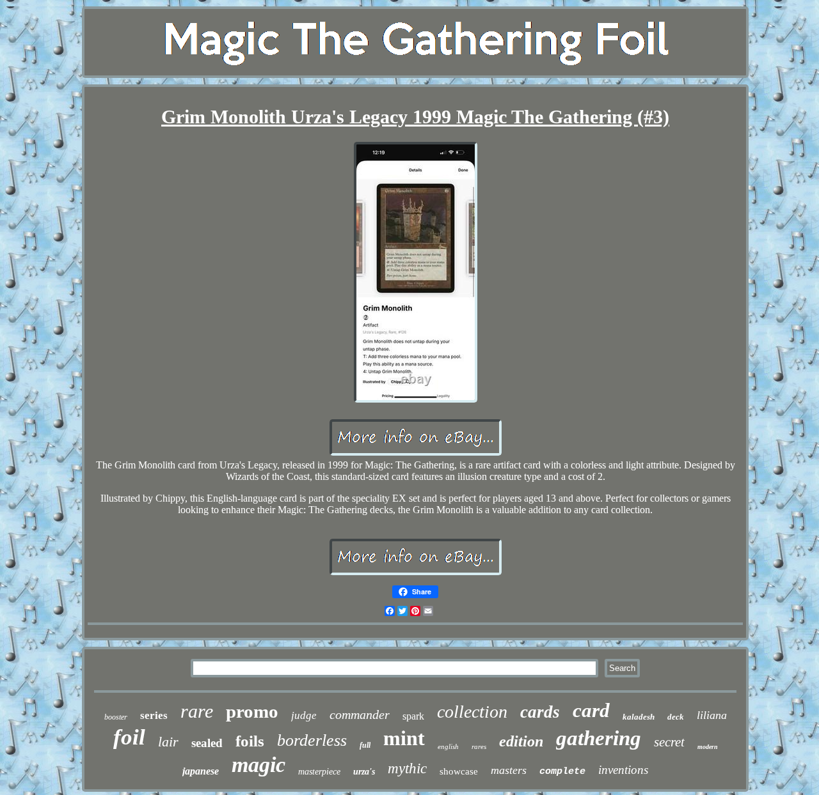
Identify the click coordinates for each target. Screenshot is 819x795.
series (154, 715)
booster (115, 717)
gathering (598, 738)
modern (707, 746)
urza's (364, 771)
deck (675, 717)
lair (168, 742)
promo (252, 711)
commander (360, 714)
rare (196, 711)
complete (562, 771)
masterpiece (319, 771)
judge (304, 715)
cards (540, 712)
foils (249, 741)
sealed (207, 743)
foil (129, 737)
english (448, 746)
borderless (312, 740)
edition (521, 741)
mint (404, 738)
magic (258, 764)
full (365, 745)
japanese (200, 771)
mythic (407, 768)
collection (472, 712)
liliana (712, 715)
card (591, 710)
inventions (623, 769)
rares (479, 746)
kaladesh (639, 717)
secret (669, 742)
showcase (459, 771)
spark (413, 716)
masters (509, 770)
